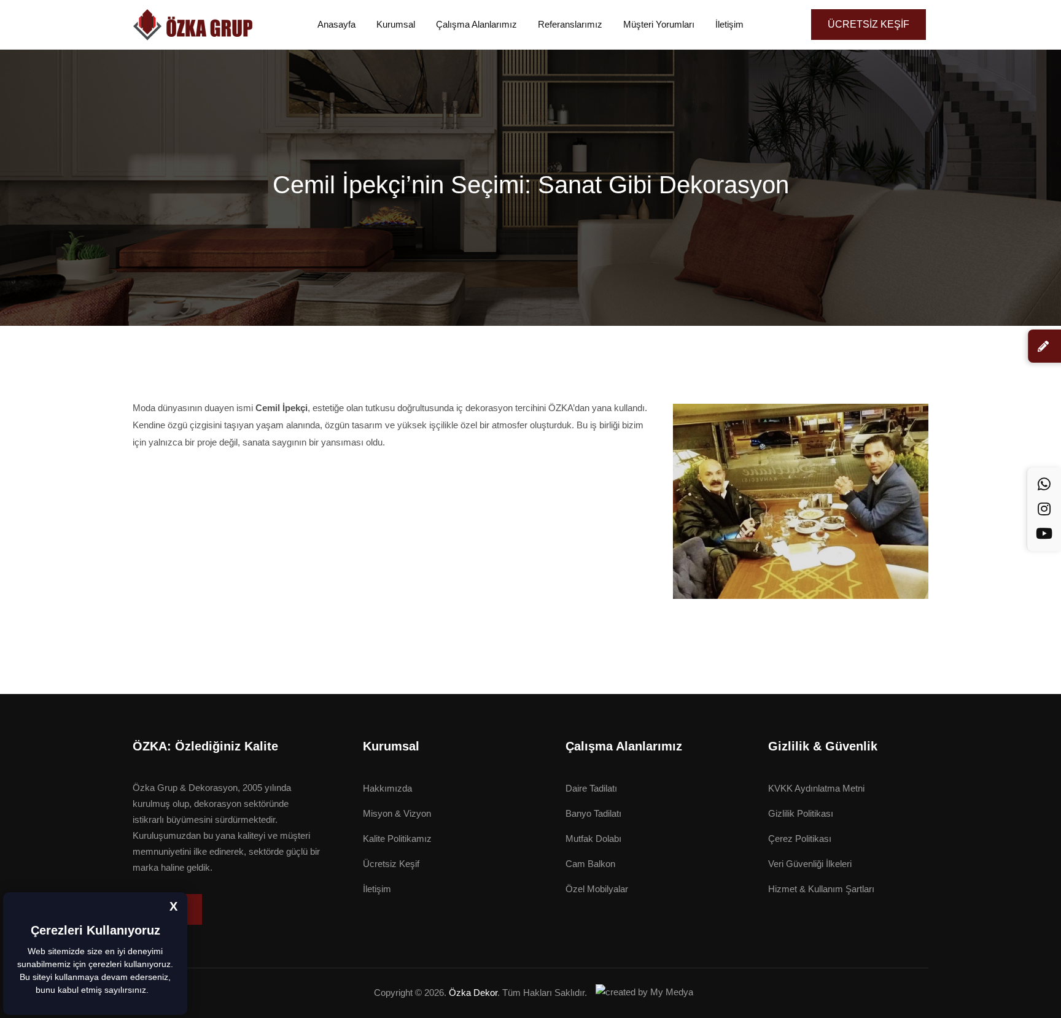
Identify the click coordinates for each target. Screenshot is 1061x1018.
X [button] (173, 906)
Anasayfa (336, 24)
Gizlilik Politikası (800, 813)
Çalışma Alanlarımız (476, 24)
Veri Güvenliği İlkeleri (810, 863)
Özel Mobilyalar (596, 889)
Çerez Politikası (799, 838)
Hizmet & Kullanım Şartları (821, 889)
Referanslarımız (570, 24)
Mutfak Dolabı (593, 838)
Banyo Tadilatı (593, 813)
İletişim (729, 24)
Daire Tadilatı (591, 788)
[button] (153, 991)
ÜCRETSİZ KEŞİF (868, 24)
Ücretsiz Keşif (391, 863)
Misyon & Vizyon (397, 813)
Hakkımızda (387, 788)
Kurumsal (395, 24)
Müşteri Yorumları (658, 24)
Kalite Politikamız (397, 838)
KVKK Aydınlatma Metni (816, 788)
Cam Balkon (590, 863)
